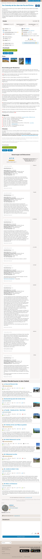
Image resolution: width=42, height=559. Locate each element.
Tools (3, 0)
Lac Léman (32, 122)
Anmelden (38, 0)
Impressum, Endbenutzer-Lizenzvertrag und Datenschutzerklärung (7, 548)
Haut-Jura (32, 30)
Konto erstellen (32, 0)
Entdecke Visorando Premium (29, 42)
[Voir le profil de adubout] (5, 508)
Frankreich (27, 28)
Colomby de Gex (15, 123)
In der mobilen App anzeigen (10, 50)
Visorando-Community (6, 553)
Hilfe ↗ (15, 0)
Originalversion (17, 515)
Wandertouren (9, 0)
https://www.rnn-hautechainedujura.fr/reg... (30, 135)
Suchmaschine (28, 497)
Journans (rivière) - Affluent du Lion (28, 117)
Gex (28, 32)
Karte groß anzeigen (21, 536)
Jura (29, 30)
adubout (11, 505)
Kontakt (3, 551)
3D (37, 533)
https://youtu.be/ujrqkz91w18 (9, 278)
